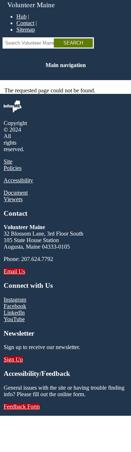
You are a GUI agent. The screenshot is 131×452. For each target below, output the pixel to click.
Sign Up (13, 359)
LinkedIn (14, 313)
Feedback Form (22, 406)
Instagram (15, 300)
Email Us (14, 271)
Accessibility (18, 180)
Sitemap (25, 29)
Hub (21, 16)
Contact (25, 23)
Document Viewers (16, 196)
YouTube (14, 319)
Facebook (15, 306)
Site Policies (12, 164)
